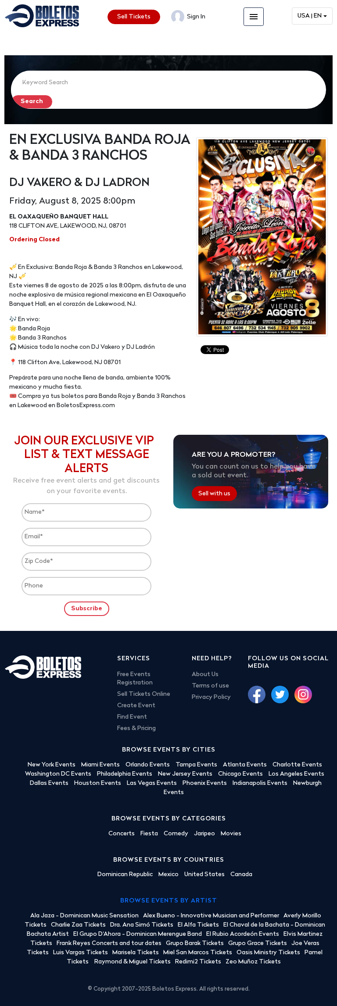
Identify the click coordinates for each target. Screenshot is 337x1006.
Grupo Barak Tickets (195, 943)
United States (204, 874)
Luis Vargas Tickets (80, 952)
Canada (241, 874)
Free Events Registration (135, 678)
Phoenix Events (205, 783)
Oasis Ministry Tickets (268, 952)
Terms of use (210, 686)
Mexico (168, 874)
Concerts (121, 834)
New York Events (51, 765)
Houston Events (97, 783)
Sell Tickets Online (143, 694)
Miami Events (100, 765)
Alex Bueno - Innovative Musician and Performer (211, 916)
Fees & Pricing (136, 728)
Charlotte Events (297, 765)
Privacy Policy (211, 697)
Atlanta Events (245, 765)
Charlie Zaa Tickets (78, 925)
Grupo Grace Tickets (257, 943)
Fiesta (149, 834)
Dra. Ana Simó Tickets (141, 925)
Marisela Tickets (135, 952)
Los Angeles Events (296, 774)
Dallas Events (49, 783)
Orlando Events (147, 765)
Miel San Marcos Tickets (197, 952)
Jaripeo (204, 834)
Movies (231, 834)
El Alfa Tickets (198, 925)
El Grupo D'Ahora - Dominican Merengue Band (137, 934)
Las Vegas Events (152, 783)
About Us (205, 674)
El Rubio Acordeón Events (242, 934)
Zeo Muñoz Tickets (253, 962)
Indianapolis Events (260, 783)
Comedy (176, 834)
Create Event (136, 705)
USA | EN (310, 16)
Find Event (132, 717)
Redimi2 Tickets (198, 962)
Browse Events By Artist (168, 901)
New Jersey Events (185, 774)
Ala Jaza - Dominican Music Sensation (84, 916)
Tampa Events (196, 765)
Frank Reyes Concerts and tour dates (109, 943)
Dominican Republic (125, 874)
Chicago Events (240, 774)
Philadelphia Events (124, 774)
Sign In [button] (195, 17)
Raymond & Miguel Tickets (132, 962)
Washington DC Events (58, 774)
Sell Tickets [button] (134, 17)
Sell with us (214, 493)
